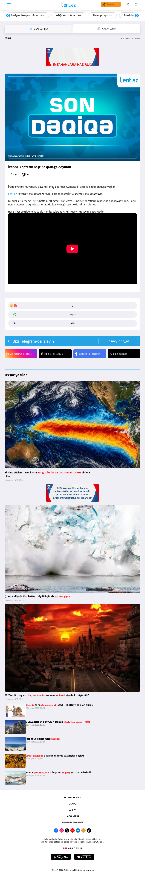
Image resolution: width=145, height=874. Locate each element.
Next (137, 16)
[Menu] (9, 5)
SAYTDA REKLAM (72, 797)
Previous (8, 16)
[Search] (136, 4)
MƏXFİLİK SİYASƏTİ (72, 822)
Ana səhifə (125, 38)
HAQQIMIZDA (72, 816)
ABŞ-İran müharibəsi (69, 15)
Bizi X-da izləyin (120, 353)
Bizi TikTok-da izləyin (53, 353)
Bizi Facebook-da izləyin (89, 353)
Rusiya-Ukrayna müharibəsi (27, 15)
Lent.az (12, 193)
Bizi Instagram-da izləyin (21, 353)
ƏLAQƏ (72, 803)
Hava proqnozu (102, 15)
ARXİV (72, 809)
